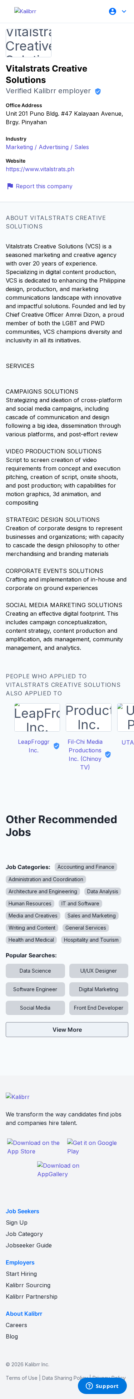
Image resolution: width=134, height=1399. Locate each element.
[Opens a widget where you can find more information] (102, 1386)
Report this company (44, 186)
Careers (16, 1325)
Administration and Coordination (46, 879)
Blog (12, 1336)
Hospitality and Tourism (91, 940)
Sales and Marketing (92, 915)
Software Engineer (35, 989)
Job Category (24, 1233)
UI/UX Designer (98, 971)
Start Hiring (21, 1273)
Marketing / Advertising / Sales (47, 147)
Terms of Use (22, 1378)
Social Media (35, 1008)
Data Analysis (102, 891)
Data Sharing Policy (65, 1378)
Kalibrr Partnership (32, 1296)
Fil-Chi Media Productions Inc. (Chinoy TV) (85, 754)
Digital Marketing (98, 989)
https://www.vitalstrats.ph (40, 169)
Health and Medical (31, 940)
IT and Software (80, 903)
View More (67, 1029)
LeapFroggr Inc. (34, 746)
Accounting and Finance (86, 867)
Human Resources (30, 903)
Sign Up (17, 1222)
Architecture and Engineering (43, 891)
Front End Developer (98, 1008)
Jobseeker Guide (29, 1245)
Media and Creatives (33, 915)
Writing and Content (32, 928)
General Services (85, 928)
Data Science (35, 971)
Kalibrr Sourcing (28, 1285)
